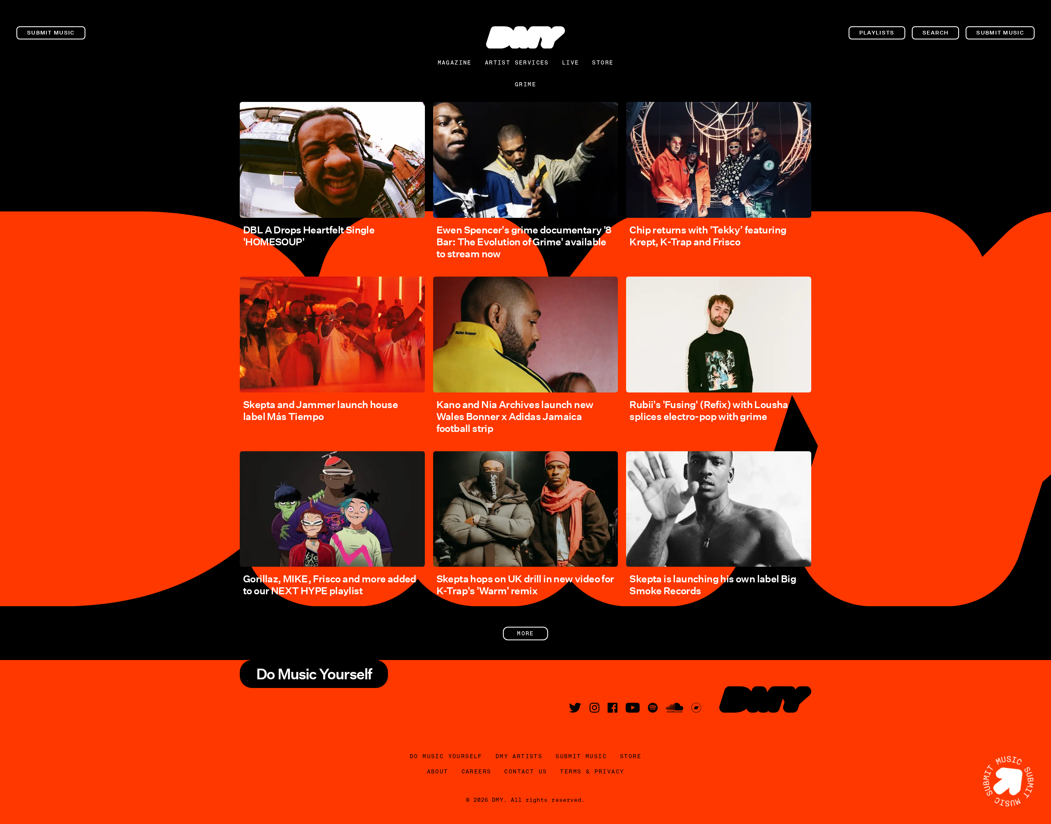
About (437, 771)
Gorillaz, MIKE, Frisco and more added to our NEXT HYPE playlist (329, 585)
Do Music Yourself (446, 756)
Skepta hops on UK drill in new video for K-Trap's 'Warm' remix (525, 585)
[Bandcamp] (696, 708)
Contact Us (525, 771)
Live (570, 62)
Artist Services (517, 62)
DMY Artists (519, 756)
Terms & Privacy (592, 771)
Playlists (877, 32)
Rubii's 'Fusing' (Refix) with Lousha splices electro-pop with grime (708, 410)
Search (935, 32)
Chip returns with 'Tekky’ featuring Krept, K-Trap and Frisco (707, 236)
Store (602, 62)
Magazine (455, 62)
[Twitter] (575, 708)
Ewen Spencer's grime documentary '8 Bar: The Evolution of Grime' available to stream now (524, 242)
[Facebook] (612, 708)
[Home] (525, 37)
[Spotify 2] (653, 708)
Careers (476, 771)
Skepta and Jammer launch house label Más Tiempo (320, 410)
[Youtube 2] (633, 708)
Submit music (51, 32)
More (525, 633)
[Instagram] (594, 708)
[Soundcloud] (674, 708)
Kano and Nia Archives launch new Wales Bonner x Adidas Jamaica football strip (515, 416)
